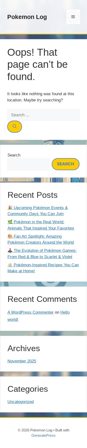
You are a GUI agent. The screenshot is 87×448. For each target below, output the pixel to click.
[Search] (14, 127)
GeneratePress (43, 435)
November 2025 (21, 361)
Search (13, 155)
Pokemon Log (27, 16)
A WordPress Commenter (30, 312)
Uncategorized (20, 401)
